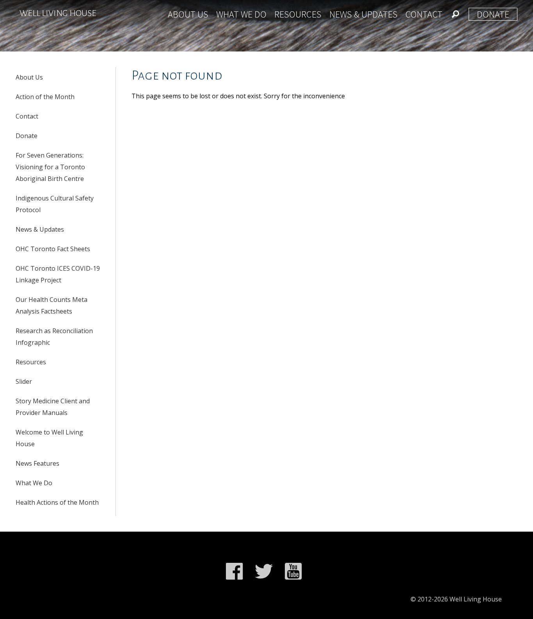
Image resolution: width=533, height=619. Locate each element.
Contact (423, 14)
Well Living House (58, 13)
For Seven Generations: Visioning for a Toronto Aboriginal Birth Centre (50, 167)
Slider (24, 381)
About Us (188, 14)
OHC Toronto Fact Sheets (53, 249)
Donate (493, 14)
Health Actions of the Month (57, 502)
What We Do (241, 14)
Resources (298, 14)
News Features (37, 463)
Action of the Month (45, 96)
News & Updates (363, 14)
